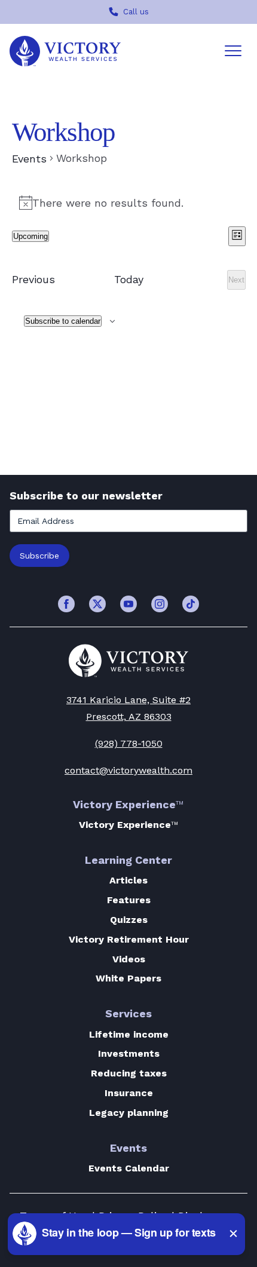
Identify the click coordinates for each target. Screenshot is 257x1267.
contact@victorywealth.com (128, 770)
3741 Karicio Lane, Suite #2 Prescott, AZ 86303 (128, 708)
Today (128, 279)
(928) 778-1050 (129, 743)
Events (29, 158)
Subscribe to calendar (62, 321)
